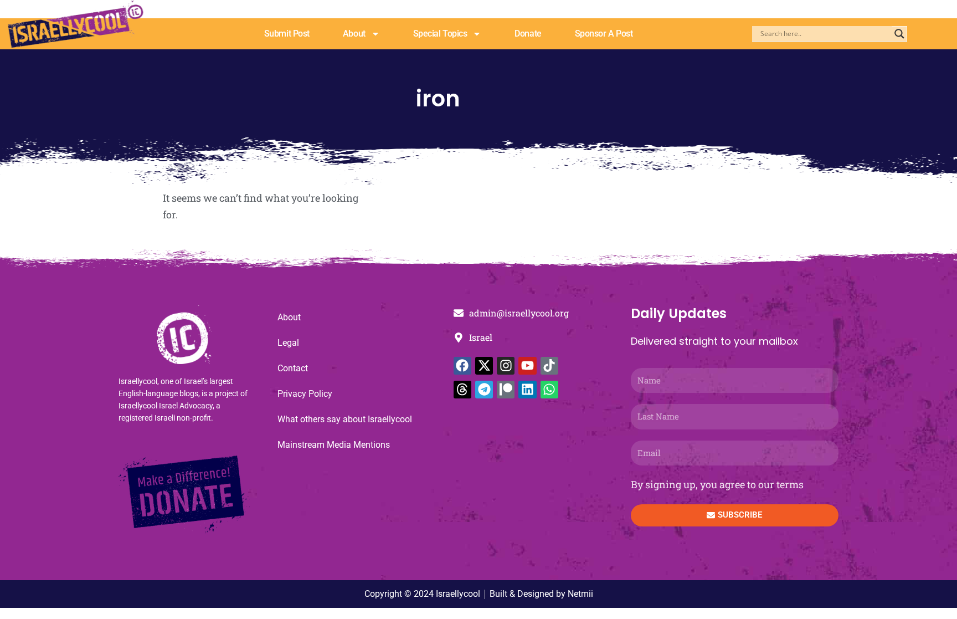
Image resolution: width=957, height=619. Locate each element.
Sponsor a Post (604, 33)
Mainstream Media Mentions (333, 444)
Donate (527, 33)
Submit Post (287, 33)
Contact (292, 368)
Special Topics (440, 33)
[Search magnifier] (899, 34)
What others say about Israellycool (344, 419)
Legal (288, 342)
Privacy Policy (304, 393)
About (354, 33)
